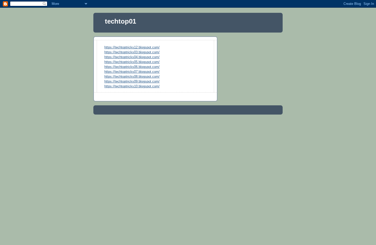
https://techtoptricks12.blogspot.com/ (132, 47)
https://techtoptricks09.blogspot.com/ (132, 81)
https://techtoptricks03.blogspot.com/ (132, 52)
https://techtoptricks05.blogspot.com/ (132, 62)
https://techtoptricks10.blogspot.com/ (132, 86)
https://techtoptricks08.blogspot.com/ (132, 76)
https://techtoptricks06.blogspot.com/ (132, 67)
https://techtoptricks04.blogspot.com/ (132, 57)
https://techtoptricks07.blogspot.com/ (132, 72)
